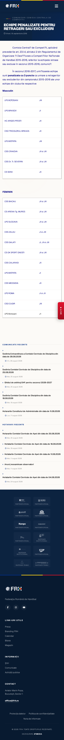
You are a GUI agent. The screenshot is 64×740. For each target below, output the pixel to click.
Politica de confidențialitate (42, 713)
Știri (7, 663)
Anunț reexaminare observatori (19, 464)
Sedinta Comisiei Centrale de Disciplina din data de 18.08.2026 (26, 397)
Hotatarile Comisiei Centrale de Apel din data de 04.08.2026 (31, 477)
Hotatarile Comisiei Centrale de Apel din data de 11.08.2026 (33, 454)
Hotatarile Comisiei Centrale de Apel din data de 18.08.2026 (33, 444)
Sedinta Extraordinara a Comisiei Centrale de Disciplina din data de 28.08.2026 (30, 355)
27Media (38, 734)
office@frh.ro (12, 700)
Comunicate (11, 667)
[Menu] (56, 6)
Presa (7, 626)
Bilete (8, 640)
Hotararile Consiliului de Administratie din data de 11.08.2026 (31, 411)
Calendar (9, 636)
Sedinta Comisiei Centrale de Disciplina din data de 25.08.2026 (26, 371)
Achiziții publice (12, 672)
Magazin (9, 645)
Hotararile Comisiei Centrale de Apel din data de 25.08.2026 (31, 433)
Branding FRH (11, 631)
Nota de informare (32, 718)
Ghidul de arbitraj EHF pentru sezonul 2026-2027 (28, 382)
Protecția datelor (18, 713)
